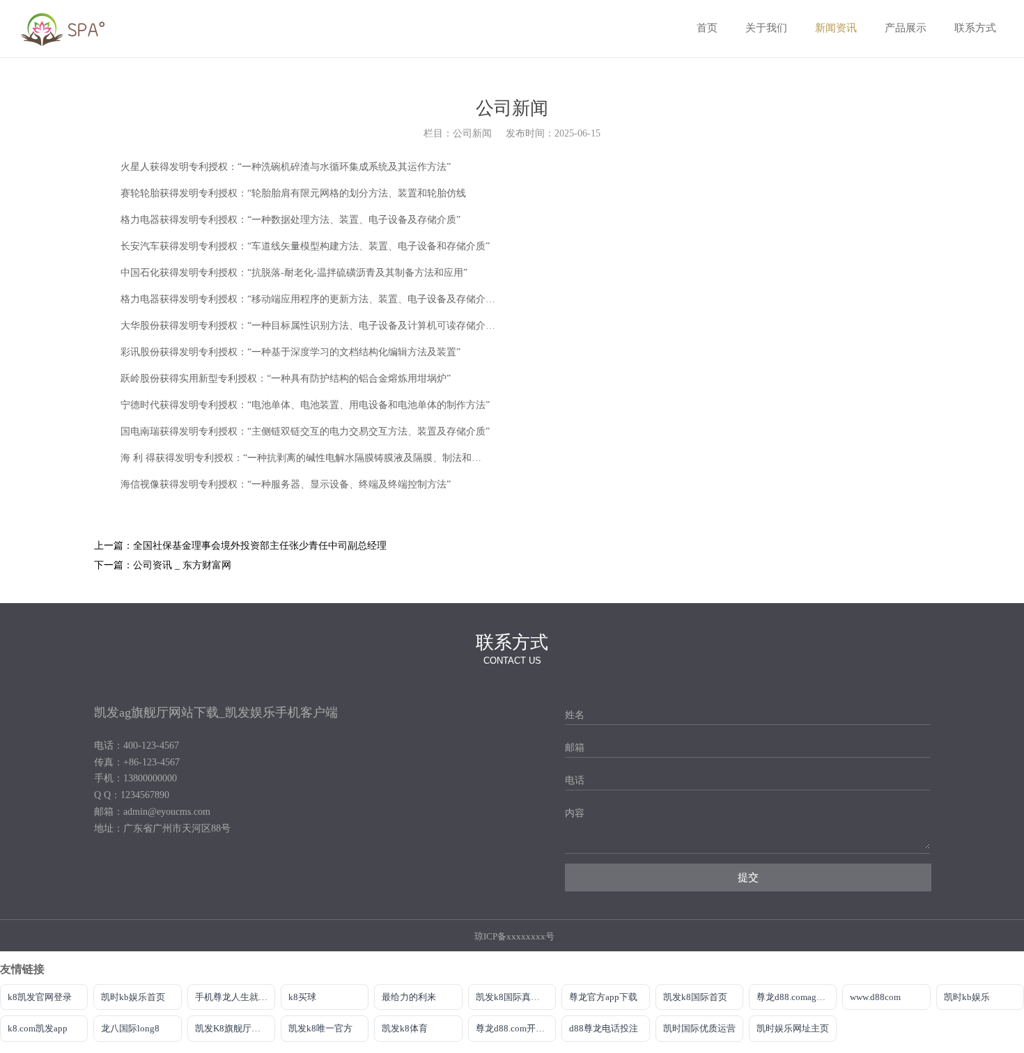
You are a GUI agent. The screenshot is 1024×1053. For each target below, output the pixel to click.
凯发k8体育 (405, 1028)
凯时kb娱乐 (967, 997)
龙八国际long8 (130, 1028)
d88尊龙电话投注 (603, 1028)
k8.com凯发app (38, 1028)
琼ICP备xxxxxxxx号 (514, 936)
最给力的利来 (409, 997)
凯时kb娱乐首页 (133, 997)
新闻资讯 (836, 27)
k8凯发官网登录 (40, 997)
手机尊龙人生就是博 (235, 997)
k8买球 (302, 997)
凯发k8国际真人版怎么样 (516, 997)
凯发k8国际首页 (695, 997)
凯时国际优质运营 (699, 1028)
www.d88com (875, 997)
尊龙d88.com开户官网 (516, 1028)
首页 (707, 27)
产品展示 (905, 27)
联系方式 (975, 27)
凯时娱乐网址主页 (793, 1028)
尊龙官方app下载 (603, 997)
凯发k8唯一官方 (320, 1028)
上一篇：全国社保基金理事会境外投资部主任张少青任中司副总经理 (240, 545)
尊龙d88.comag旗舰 (796, 997)
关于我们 (766, 27)
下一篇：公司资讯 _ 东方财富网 (162, 565)
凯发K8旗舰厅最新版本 (235, 1028)
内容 (574, 813)
